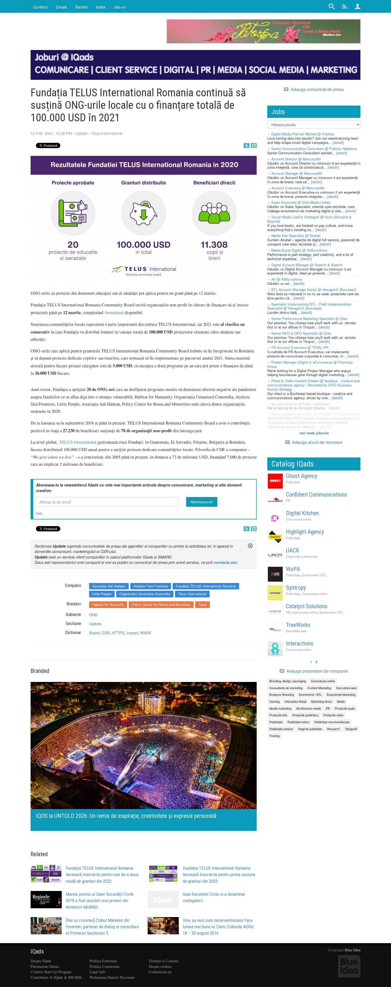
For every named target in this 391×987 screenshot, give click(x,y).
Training (274, 736)
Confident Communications (316, 494)
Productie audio (345, 708)
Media (341, 701)
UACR (292, 550)
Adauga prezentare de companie (316, 671)
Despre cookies (160, 966)
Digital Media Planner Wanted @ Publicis (302, 133)
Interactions (299, 643)
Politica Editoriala (103, 960)
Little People (101, 593)
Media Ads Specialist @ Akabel (295, 235)
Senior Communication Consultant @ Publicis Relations (314, 148)
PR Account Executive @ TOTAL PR (299, 347)
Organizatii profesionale (302, 556)
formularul (114, 312)
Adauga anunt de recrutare (316, 442)
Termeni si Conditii (163, 960)
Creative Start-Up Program (51, 971)
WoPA (293, 569)
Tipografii (351, 729)
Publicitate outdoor (281, 729)
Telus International (106, 133)
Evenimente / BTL (314, 575)
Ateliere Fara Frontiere (151, 586)
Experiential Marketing (341, 694)
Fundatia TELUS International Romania (206, 586)
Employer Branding (281, 694)
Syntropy (296, 587)
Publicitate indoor (298, 722)
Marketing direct (321, 701)
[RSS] (246, 145)
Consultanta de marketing (285, 688)
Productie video (333, 715)
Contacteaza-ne (160, 971)
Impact (132, 632)
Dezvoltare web (296, 631)
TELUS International (78, 442)
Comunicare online (298, 519)
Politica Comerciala (104, 966)
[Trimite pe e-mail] (254, 145)
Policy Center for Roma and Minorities (161, 604)
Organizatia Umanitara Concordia (144, 593)
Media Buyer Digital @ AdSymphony (299, 250)
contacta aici (225, 562)
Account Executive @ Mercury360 (297, 187)
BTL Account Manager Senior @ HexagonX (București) (313, 289)
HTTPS (118, 632)
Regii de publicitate (310, 729)
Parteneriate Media (45, 966)
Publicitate (293, 482)
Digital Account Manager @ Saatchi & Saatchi (307, 264)
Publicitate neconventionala (331, 722)
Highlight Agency (305, 531)
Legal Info (97, 971)
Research (333, 729)
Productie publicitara (305, 715)
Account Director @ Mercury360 (296, 158)
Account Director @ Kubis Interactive (300, 403)
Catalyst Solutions (306, 606)
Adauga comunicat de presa (317, 89)
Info (39, 513)
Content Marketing (319, 688)
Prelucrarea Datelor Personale (112, 977)
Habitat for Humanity (108, 604)
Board (94, 632)
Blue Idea (352, 950)
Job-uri (120, 7)
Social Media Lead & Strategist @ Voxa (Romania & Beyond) (309, 219)
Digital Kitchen (302, 513)
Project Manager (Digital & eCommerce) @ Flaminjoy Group (310, 364)
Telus (202, 604)
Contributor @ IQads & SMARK (56, 977)
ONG (93, 614)
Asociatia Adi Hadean (109, 586)
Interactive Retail (295, 701)
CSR (106, 632)
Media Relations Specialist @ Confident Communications (315, 414)
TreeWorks (298, 625)
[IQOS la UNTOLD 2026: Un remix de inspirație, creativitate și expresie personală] (144, 755)
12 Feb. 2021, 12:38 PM (51, 133)
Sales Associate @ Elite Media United (300, 202)
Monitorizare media (308, 708)
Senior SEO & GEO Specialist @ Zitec (301, 333)
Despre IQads (41, 960)
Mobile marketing (280, 708)
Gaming (274, 701)
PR (288, 500)
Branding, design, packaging (287, 681)
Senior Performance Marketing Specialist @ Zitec (309, 318)
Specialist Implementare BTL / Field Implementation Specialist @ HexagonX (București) (309, 306)
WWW (145, 632)
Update (81, 133)
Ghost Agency (301, 476)
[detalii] (338, 142)
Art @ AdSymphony (286, 279)
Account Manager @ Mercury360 (296, 173)
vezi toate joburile (314, 432)
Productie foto (278, 715)
